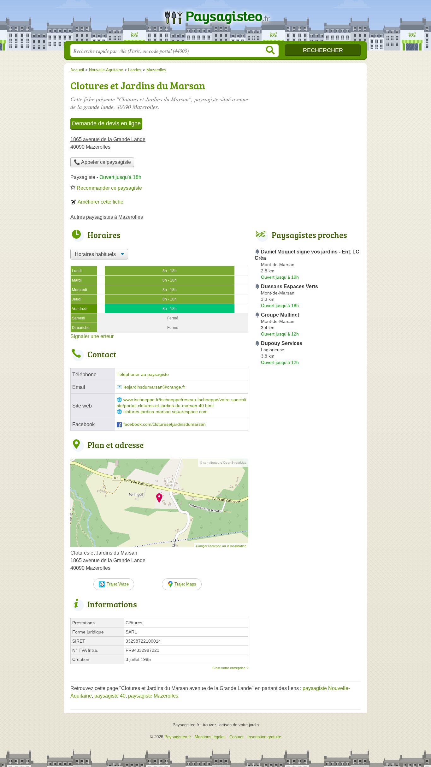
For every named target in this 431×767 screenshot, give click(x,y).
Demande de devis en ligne (106, 123)
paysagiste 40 (110, 696)
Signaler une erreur (92, 336)
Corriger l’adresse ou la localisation (221, 546)
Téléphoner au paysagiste (143, 374)
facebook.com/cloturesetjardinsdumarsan (164, 424)
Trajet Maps (185, 584)
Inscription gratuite (264, 736)
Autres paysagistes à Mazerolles (106, 217)
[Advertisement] (308, 514)
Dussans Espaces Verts (289, 286)
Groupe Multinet (280, 315)
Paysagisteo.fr (215, 22)
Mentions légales (210, 736)
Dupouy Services (281, 343)
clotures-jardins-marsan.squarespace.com (165, 411)
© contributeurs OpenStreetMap (223, 462)
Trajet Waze (118, 584)
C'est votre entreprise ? (230, 668)
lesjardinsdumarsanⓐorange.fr (154, 387)
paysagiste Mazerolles (153, 696)
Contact (236, 736)
